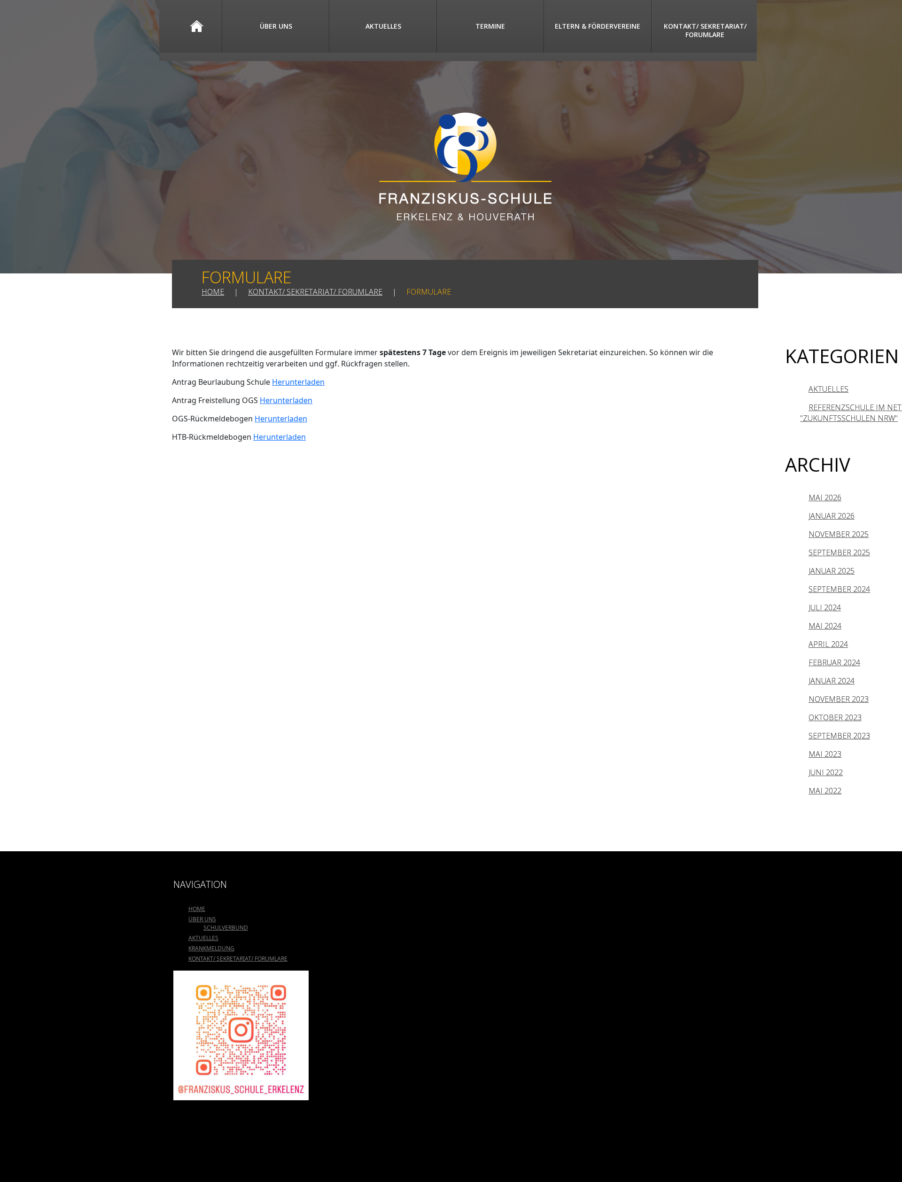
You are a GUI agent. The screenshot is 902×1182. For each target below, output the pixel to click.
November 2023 (839, 699)
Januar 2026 (832, 516)
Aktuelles (383, 26)
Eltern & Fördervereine (597, 26)
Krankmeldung (211, 948)
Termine (490, 26)
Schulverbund (225, 928)
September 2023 (839, 736)
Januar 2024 (832, 681)
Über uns (276, 26)
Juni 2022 (826, 772)
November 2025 (839, 534)
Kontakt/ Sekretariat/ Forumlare (705, 30)
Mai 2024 (825, 626)
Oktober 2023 (835, 717)
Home (197, 26)
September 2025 (839, 552)
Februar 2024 (834, 662)
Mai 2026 (825, 497)
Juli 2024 (825, 607)
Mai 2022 (825, 790)
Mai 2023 (825, 754)
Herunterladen (298, 382)
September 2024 (839, 589)
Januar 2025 (832, 571)
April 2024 (828, 644)
